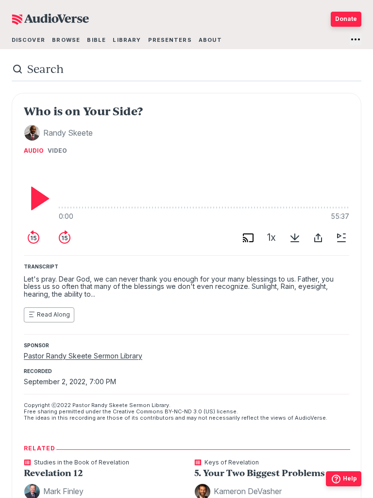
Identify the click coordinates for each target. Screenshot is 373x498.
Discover (28, 39)
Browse (66, 39)
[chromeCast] (248, 238)
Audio (34, 150)
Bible (96, 39)
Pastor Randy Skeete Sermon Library (83, 356)
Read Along (53, 314)
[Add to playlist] (341, 238)
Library (127, 39)
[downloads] (295, 238)
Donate (346, 18)
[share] (318, 238)
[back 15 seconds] (33, 238)
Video (57, 150)
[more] (355, 39)
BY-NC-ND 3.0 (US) (190, 411)
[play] (37, 198)
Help (350, 478)
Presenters (170, 39)
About (210, 39)
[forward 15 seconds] (64, 238)
